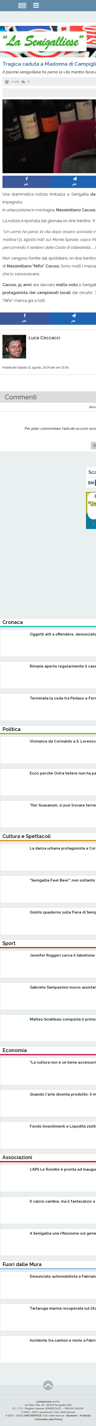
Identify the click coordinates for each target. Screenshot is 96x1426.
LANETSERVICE (32, 1415)
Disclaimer (72, 1415)
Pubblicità (85, 1415)
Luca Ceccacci (44, 337)
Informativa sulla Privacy (49, 1419)
